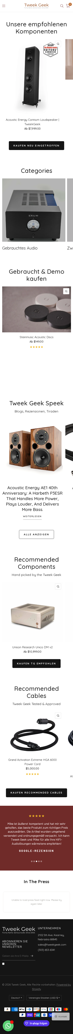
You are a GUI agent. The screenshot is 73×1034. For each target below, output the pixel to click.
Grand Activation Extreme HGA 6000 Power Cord (32, 762)
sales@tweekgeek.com (52, 944)
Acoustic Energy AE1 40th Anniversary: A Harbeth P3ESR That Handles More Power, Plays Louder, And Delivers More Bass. (32, 498)
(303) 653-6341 (46, 950)
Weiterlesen (32, 516)
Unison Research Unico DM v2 (32, 647)
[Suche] (62, 6)
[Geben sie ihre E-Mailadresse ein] (32, 956)
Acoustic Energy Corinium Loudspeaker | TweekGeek (32, 122)
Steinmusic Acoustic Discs (36, 337)
